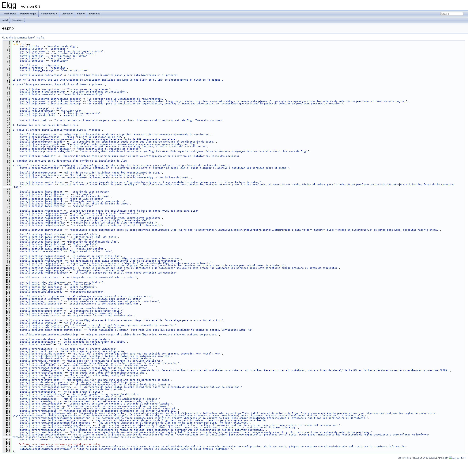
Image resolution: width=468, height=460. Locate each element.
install (5, 20)
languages (17, 20)
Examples (94, 13)
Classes (66, 13)
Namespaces (48, 13)
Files (79, 13)
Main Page (10, 13)
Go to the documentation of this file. (23, 37)
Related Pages (28, 13)
